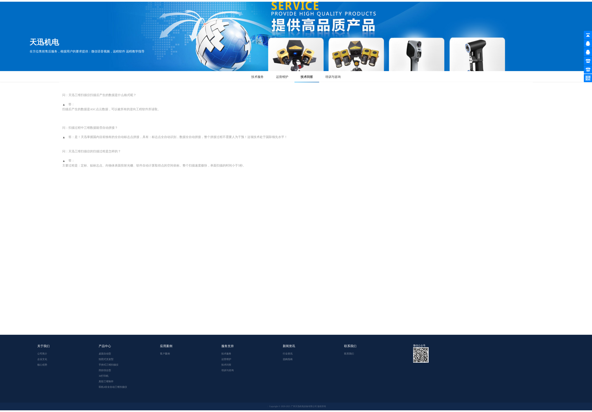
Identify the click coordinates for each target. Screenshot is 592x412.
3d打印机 (104, 376)
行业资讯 (288, 353)
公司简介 (42, 353)
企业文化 (42, 359)
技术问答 (307, 76)
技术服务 (257, 76)
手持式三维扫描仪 (108, 364)
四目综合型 (105, 370)
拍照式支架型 (106, 359)
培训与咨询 (333, 76)
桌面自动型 (105, 353)
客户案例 (165, 353)
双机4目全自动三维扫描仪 (113, 387)
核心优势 (42, 364)
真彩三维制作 (106, 381)
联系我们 (349, 353)
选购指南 (288, 359)
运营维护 (282, 76)
